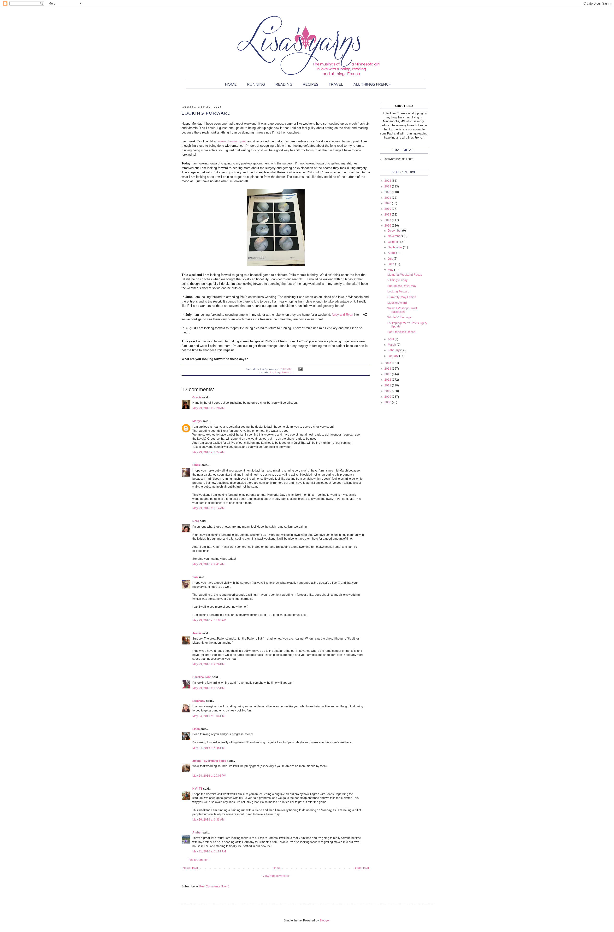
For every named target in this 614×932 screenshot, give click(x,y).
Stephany (198, 701)
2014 (388, 368)
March (392, 344)
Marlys (197, 421)
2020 (388, 203)
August (393, 253)
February (394, 350)
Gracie (196, 397)
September (395, 247)
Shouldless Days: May (401, 286)
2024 (388, 180)
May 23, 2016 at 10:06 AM (209, 620)
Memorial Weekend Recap (404, 274)
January (393, 356)
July (391, 258)
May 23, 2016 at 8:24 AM (208, 452)
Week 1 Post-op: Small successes (402, 310)
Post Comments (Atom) (214, 886)
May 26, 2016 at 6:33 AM (208, 819)
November (395, 236)
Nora (195, 521)
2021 (388, 197)
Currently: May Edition (401, 297)
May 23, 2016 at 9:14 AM (208, 508)
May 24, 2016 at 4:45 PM (208, 748)
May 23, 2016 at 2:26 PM (208, 664)
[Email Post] (300, 369)
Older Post (362, 868)
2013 (388, 374)
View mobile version (276, 876)
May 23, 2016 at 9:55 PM (208, 688)
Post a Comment (198, 860)
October (393, 242)
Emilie (196, 465)
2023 (388, 186)
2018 (388, 214)
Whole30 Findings (399, 317)
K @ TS (197, 788)
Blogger (324, 920)
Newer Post (190, 868)
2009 (388, 396)
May (391, 270)
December (395, 230)
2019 (388, 208)
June (391, 264)
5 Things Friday (397, 280)
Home (277, 868)
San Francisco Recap (401, 332)
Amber (197, 832)
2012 (388, 379)
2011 (388, 385)
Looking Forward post (231, 141)
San (195, 577)
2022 (388, 192)
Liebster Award (397, 302)
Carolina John (201, 677)
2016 (388, 225)
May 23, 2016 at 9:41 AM (208, 564)
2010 (388, 391)
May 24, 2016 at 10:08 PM (209, 775)
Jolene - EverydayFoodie (209, 761)
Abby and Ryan (342, 314)
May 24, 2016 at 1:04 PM (208, 716)
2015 (388, 363)
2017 (388, 220)
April (391, 339)
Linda (196, 729)
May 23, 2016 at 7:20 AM (208, 408)
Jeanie (196, 633)
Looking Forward (281, 372)
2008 (388, 402)
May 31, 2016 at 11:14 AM (209, 851)
